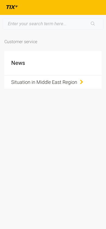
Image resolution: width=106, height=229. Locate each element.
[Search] (93, 23)
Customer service (20, 41)
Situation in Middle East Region (44, 82)
